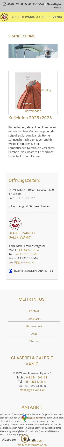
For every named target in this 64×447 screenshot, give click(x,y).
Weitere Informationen (32, 445)
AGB (34, 334)
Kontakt (34, 311)
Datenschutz (34, 326)
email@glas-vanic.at (21, 262)
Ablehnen (29, 440)
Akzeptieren (9, 440)
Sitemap (34, 341)
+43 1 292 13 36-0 (26, 254)
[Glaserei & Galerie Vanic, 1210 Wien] (31, 17)
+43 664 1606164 (28, 250)
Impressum (34, 318)
